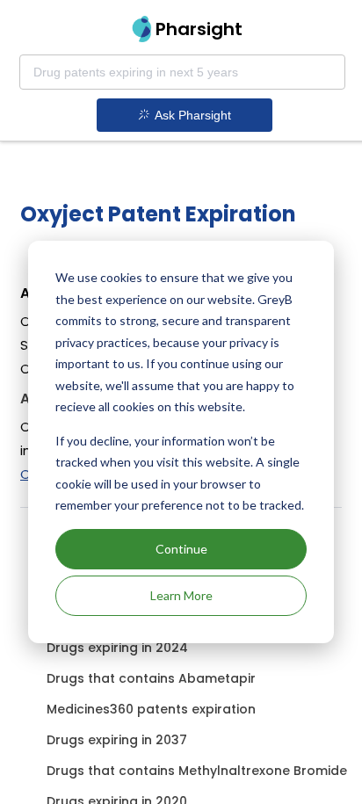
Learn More (181, 595)
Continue (181, 548)
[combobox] (182, 72)
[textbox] (182, 72)
